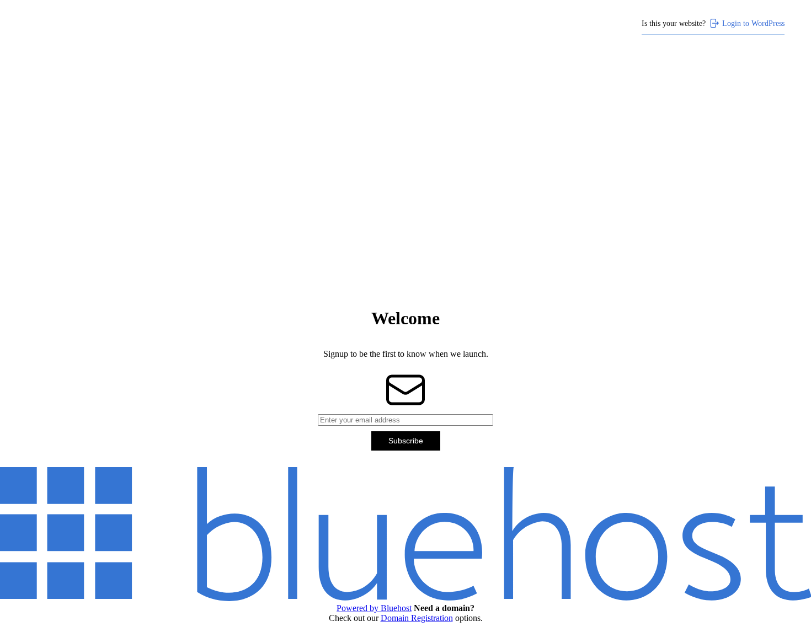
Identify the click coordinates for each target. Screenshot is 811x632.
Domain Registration (417, 618)
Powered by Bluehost (374, 608)
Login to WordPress (753, 23)
